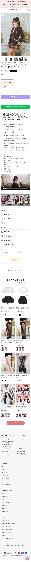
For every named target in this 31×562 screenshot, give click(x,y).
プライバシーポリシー (8, 538)
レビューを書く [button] (15, 266)
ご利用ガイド (5, 521)
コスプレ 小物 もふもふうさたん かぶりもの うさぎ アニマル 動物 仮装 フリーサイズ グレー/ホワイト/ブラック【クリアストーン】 (8, 407)
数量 (2, 74)
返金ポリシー (5, 511)
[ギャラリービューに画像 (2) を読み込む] (11, 59)
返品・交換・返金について (9, 529)
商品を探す (5, 475)
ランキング (5, 472)
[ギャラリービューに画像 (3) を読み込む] (16, 59)
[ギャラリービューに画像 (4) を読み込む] (21, 59)
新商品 (4, 469)
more (15, 423)
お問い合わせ (5, 494)
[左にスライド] (2, 59)
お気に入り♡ (8, 83)
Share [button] (5, 249)
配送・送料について (7, 526)
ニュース (4, 499)
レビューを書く (15, 273)
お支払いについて (7, 532)
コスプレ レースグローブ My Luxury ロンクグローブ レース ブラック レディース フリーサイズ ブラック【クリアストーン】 (23, 376)
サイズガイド (5, 502)
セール (4, 481)
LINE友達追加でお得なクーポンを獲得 (15, 106)
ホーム (4, 467)
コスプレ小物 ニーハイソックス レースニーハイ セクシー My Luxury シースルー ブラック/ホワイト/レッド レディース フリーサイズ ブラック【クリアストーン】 (23, 341)
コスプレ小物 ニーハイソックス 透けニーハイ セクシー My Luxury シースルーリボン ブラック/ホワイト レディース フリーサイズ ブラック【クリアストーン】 (8, 341)
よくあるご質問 (6, 484)
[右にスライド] (29, 59)
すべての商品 (5, 478)
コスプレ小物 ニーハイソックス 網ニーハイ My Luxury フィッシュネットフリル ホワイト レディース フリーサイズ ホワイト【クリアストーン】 (8, 376)
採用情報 (4, 497)
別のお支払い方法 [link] (15, 100)
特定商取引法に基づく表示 (9, 524)
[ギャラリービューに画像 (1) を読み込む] (6, 59)
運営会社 (4, 505)
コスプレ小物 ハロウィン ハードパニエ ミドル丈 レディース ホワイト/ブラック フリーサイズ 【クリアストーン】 (23, 307)
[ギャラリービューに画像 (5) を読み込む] (26, 59)
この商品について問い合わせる (11, 252)
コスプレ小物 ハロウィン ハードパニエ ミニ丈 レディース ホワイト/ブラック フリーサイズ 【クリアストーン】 (8, 307)
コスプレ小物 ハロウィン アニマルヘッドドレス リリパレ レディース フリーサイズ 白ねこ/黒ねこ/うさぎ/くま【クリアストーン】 (23, 407)
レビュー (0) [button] (4, 263)
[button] (2, 9)
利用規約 (4, 508)
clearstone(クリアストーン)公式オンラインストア (14, 555)
